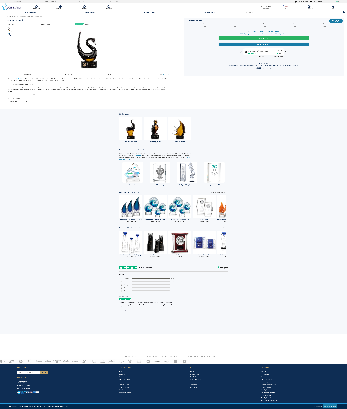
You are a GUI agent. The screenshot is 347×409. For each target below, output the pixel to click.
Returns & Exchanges (124, 387)
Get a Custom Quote (336, 20)
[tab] (27, 74)
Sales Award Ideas (266, 395)
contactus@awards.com (23, 388)
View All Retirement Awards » (218, 192)
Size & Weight (68, 74)
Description (27, 74)
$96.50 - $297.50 (180, 220)
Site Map (263, 403)
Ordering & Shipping (124, 384)
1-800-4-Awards (266, 7)
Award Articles (265, 374)
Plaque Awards (90, 12)
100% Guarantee (126, 379)
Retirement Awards (17, 78)
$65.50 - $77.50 (204, 220)
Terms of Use (193, 387)
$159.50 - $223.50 (204, 256)
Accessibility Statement (125, 392)
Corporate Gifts (209, 12)
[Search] (344, 12)
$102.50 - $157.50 (131, 220)
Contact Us (122, 374)
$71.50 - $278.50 (155, 220)
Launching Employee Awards (268, 384)
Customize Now (263, 38)
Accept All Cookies (330, 406)
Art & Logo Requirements (125, 382)
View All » (223, 227)
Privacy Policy (193, 384)
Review (87, 24)
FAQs (109, 74)
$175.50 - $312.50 (155, 256)
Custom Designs (149, 12)
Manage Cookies (194, 382)
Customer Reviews (124, 376)
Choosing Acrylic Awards (267, 398)
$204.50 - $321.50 (130, 256)
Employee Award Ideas (267, 387)
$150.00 (131, 142)
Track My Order (123, 390)
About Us (263, 371)
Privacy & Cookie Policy (62, 406)
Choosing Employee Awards (268, 390)
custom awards (138, 155)
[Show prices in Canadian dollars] (286, 6)
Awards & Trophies (30, 12)
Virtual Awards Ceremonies (268, 392)
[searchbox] (293, 12)
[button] (19, 1)
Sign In (192, 371)
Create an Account (195, 374)
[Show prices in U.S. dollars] (283, 6)
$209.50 (180, 256)
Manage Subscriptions (196, 379)
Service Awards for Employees (269, 400)
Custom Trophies (265, 376)
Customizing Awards (266, 379)
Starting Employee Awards (268, 382)
